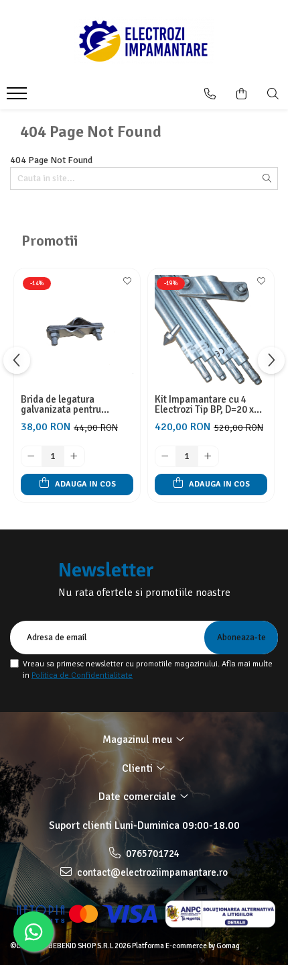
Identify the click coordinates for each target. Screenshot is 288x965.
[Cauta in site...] (273, 94)
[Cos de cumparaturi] (241, 94)
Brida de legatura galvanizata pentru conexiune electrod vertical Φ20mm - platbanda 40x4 (62, 405)
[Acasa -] (144, 40)
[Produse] (18, 97)
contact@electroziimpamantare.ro (151, 872)
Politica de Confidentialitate (82, 675)
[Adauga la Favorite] (126, 285)
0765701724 (151, 854)
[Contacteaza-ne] (210, 94)
